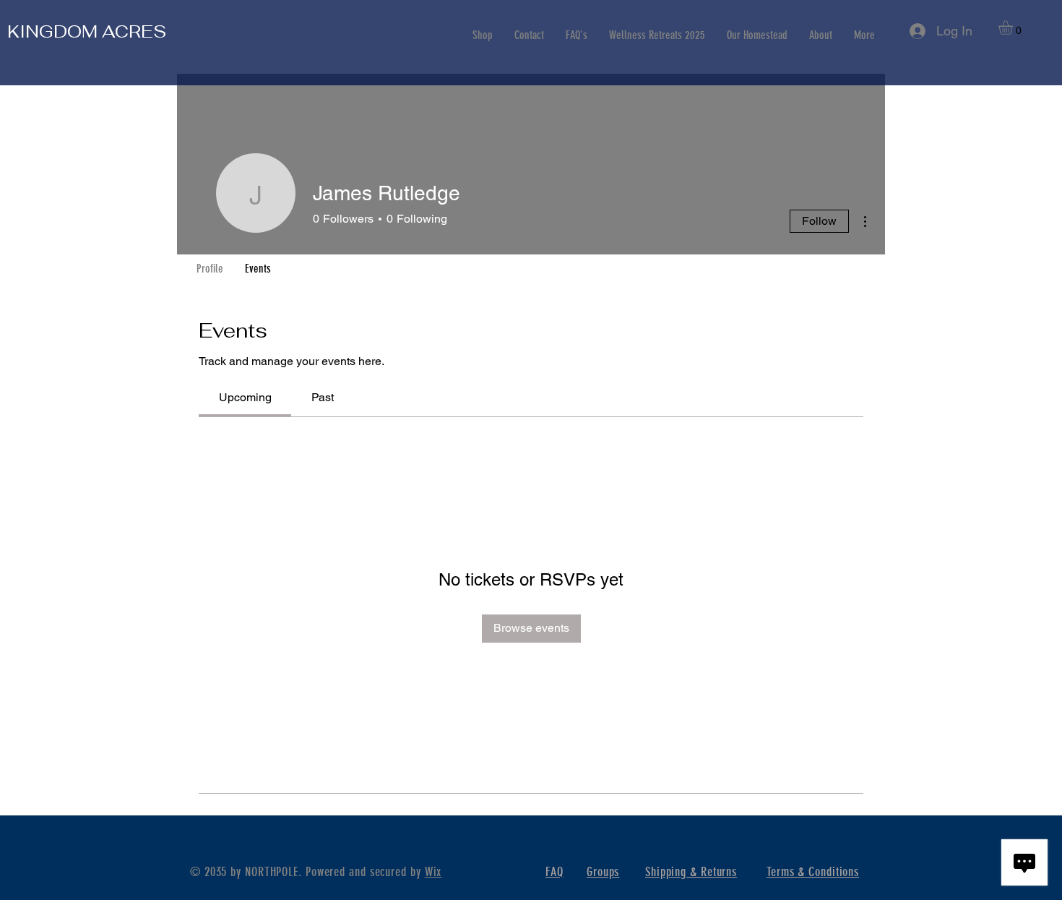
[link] (245, 397)
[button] (1013, 27)
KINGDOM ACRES (86, 31)
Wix (433, 872)
